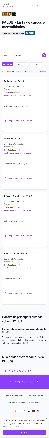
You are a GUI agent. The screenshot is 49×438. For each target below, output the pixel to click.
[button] (24, 55)
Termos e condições (17, 402)
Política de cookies (35, 395)
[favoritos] (37, 5)
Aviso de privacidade (14, 395)
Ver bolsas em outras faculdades (17, 95)
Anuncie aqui (34, 402)
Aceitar (24, 432)
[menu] (44, 5)
